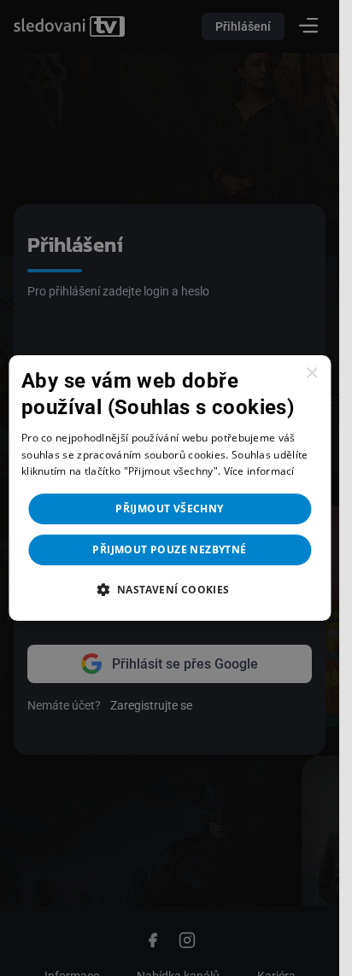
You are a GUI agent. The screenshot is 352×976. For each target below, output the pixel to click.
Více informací (259, 472)
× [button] (311, 373)
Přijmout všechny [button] (169, 508)
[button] (169, 589)
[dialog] (170, 488)
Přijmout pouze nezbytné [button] (169, 549)
